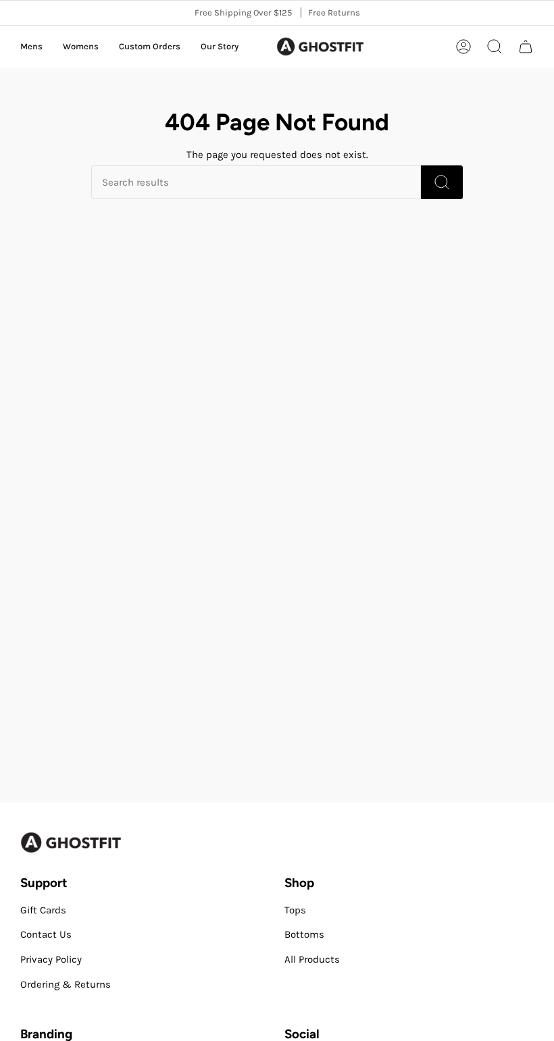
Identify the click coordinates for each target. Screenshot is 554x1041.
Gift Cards (43, 910)
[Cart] (525, 46)
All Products (312, 959)
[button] (31, 46)
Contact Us (46, 934)
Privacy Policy (51, 959)
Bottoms (304, 934)
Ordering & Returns (65, 984)
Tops (295, 910)
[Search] (442, 182)
